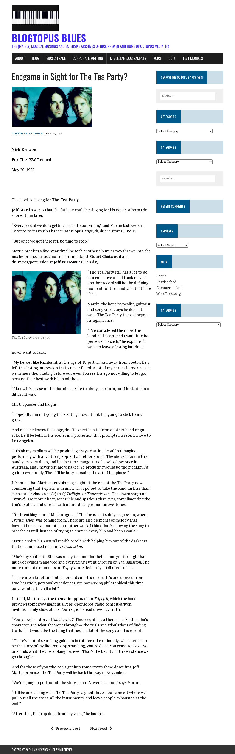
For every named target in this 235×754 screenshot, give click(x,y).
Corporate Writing (88, 58)
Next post (98, 728)
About (20, 58)
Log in (161, 275)
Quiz (171, 58)
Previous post (68, 728)
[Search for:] (187, 95)
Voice (157, 58)
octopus (36, 133)
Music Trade (56, 58)
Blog (35, 58)
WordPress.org (168, 293)
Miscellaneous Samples (128, 58)
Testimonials (192, 58)
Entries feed (166, 281)
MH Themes (66, 749)
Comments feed (169, 287)
